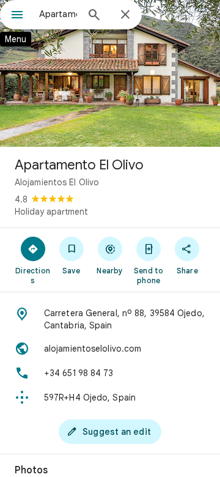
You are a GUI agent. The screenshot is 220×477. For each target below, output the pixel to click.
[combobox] (58, 14)
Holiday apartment (51, 211)
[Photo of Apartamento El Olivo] (110, 73)
